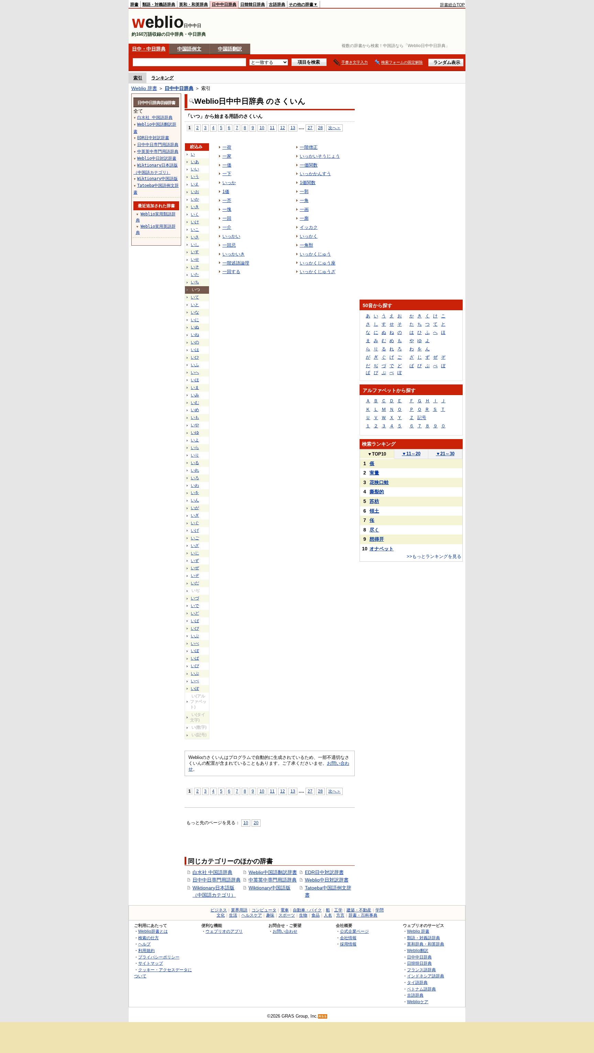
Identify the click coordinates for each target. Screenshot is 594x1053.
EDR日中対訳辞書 (324, 872)
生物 (303, 915)
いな (195, 312)
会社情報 (348, 938)
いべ (195, 643)
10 (262, 127)
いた (195, 274)
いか (195, 199)
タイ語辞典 (417, 982)
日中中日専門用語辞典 (216, 880)
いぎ (195, 515)
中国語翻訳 (230, 49)
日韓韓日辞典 (252, 4)
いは (195, 349)
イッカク (309, 227)
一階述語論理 (235, 263)
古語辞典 (277, 4)
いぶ (195, 636)
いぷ (195, 673)
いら (195, 447)
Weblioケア (417, 1001)
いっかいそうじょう (320, 156)
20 (256, 822)
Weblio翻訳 (417, 950)
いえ (195, 184)
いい (195, 169)
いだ (195, 583)
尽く (374, 530)
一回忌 (229, 245)
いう (195, 176)
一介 (226, 227)
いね (195, 334)
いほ (195, 380)
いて (195, 297)
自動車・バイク (307, 910)
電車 (284, 910)
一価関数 (309, 165)
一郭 (304, 191)
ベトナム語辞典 (421, 989)
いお (195, 191)
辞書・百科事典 (363, 915)
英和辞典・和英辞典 (425, 944)
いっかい (231, 236)
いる (195, 462)
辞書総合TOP (452, 4)
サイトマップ (150, 963)
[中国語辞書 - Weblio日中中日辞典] (158, 26)
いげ (195, 530)
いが (195, 507)
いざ (195, 545)
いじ (195, 553)
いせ (195, 259)
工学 (338, 910)
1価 (225, 191)
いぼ (195, 650)
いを (195, 492)
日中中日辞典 (224, 4)
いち (195, 282)
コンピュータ (264, 910)
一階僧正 (309, 147)
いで (195, 605)
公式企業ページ (354, 931)
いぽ (195, 688)
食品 (315, 915)
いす (195, 251)
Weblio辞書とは (153, 931)
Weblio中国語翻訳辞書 (273, 872)
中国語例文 (189, 49)
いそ (195, 267)
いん (195, 500)
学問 (379, 910)
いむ (195, 402)
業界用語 (239, 910)
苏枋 (374, 501)
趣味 (270, 915)
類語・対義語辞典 (158, 4)
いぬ (195, 327)
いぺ (195, 681)
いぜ (195, 567)
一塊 (226, 209)
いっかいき (233, 254)
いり (195, 455)
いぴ (195, 665)
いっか (229, 182)
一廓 (304, 218)
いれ (195, 470)
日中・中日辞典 (149, 49)
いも (195, 417)
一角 (304, 200)
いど (195, 613)
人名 (328, 915)
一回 (226, 218)
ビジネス (218, 910)
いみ (195, 395)
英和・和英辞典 (193, 4)
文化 (221, 915)
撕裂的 (377, 491)
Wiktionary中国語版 (269, 887)
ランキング (162, 77)
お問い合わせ (285, 931)
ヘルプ (144, 944)
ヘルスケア (251, 915)
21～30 (445, 453)
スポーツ (286, 915)
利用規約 (146, 950)
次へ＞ (334, 127)
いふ (195, 364)
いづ (195, 598)
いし (195, 244)
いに (195, 319)
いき (195, 206)
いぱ (195, 658)
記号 (421, 417)
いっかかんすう (315, 173)
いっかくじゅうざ (318, 271)
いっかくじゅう (315, 254)
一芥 (226, 200)
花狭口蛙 (379, 482)
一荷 (226, 147)
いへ (195, 372)
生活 (233, 915)
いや (195, 425)
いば (195, 620)
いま (195, 387)
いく (195, 214)
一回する (231, 271)
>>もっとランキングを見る (434, 556)
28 (320, 127)
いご (195, 538)
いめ (195, 409)
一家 (226, 156)
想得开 (377, 539)
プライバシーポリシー (158, 957)
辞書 (134, 4)
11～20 (411, 453)
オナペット (382, 548)
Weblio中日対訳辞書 (327, 880)
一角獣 (306, 245)
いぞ (195, 575)
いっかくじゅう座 (318, 263)
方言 (340, 915)
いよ (195, 440)
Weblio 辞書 (144, 88)
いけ (195, 222)
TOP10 (376, 454)
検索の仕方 (148, 938)
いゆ (195, 432)
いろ (195, 477)
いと (195, 304)
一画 (304, 209)
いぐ (195, 522)
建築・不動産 (358, 910)
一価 (226, 165)
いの (195, 342)
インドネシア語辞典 (425, 976)
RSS (323, 1016)
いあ (195, 161)
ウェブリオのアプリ (224, 931)
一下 (226, 173)
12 (282, 127)
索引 (137, 77)
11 (272, 127)
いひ (195, 357)
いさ (195, 237)
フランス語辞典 (421, 969)
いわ (195, 485)
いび (195, 628)
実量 (374, 472)
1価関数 (308, 182)
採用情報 (348, 944)
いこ (195, 229)
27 (310, 127)
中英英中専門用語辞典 (273, 880)
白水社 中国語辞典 (212, 872)
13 (292, 127)
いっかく (309, 236)
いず (195, 560)
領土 (374, 511)
